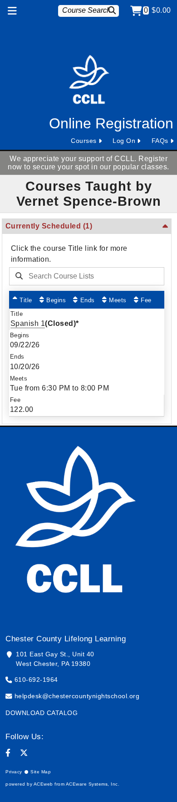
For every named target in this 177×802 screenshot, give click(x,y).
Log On (124, 140)
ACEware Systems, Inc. (93, 784)
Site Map (40, 771)
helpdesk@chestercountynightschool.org (77, 696)
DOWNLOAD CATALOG (41, 712)
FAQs (160, 140)
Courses (84, 140)
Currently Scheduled (49, 226)
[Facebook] (8, 752)
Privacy (13, 771)
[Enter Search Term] (83, 276)
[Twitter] (24, 752)
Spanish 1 (27, 323)
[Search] (113, 10)
